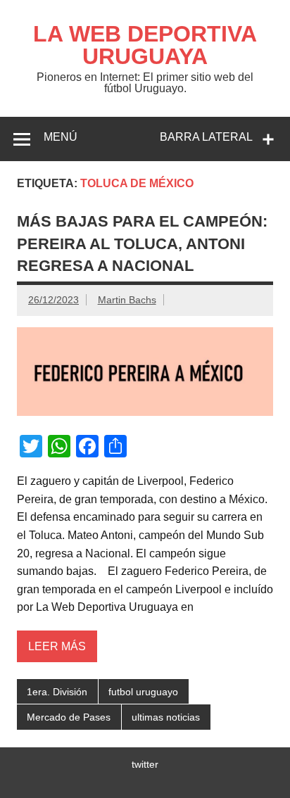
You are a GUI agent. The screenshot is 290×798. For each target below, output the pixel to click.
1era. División (57, 691)
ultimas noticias (166, 717)
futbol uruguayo (143, 691)
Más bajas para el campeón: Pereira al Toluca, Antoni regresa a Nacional (142, 243)
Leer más (57, 646)
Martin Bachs (127, 299)
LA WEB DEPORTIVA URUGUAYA (145, 45)
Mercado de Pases (69, 717)
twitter (145, 764)
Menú (60, 137)
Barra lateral (206, 137)
